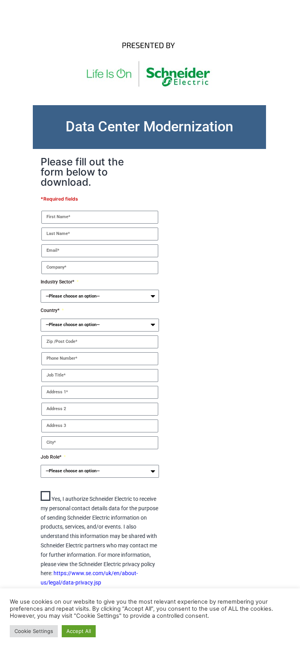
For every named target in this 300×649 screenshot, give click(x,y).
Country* (51, 310)
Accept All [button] (78, 631)
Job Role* (51, 457)
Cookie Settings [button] (33, 631)
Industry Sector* (58, 282)
